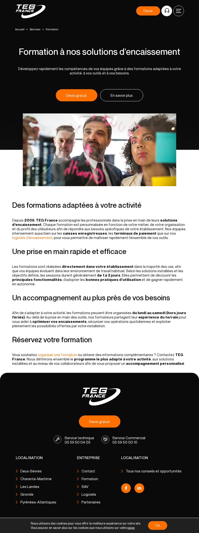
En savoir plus (122, 95)
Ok (157, 525)
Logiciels (89, 494)
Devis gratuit (76, 95)
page (130, 528)
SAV (85, 486)
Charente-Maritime (36, 479)
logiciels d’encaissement (32, 237)
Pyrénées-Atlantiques (38, 502)
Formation (90, 479)
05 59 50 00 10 (124, 442)
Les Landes (29, 486)
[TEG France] (99, 396)
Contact (88, 471)
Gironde (26, 494)
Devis (148, 10)
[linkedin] (139, 489)
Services (35, 29)
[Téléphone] (166, 11)
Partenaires (91, 502)
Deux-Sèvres (31, 471)
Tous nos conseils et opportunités (154, 471)
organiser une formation (57, 354)
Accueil (20, 29)
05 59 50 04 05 (78, 442)
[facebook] (126, 489)
